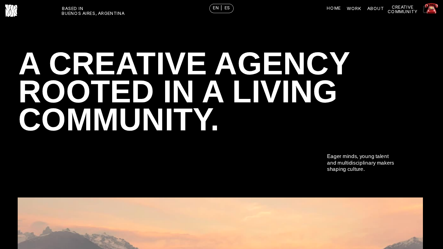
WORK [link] (354, 8)
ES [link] (227, 7)
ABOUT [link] (375, 8)
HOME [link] (334, 8)
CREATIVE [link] (402, 7)
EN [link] (216, 7)
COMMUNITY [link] (402, 11)
